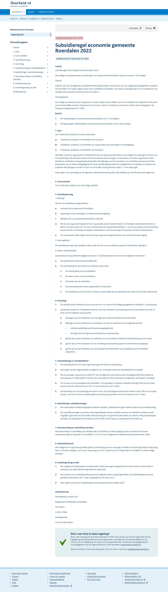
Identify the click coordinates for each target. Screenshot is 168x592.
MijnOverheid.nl (131, 573)
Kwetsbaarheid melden (59, 585)
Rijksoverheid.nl (131, 576)
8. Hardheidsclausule (22, 83)
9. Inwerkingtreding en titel (24, 87)
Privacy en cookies (57, 576)
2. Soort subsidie (20, 55)
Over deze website (20, 573)
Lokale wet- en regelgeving (28, 19)
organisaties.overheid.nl (130, 544)
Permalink (133, 28)
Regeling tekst (17, 34)
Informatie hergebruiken (60, 573)
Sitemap (53, 582)
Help (14, 582)
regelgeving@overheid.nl (138, 549)
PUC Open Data (93, 579)
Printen (149, 28)
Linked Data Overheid (96, 576)
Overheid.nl (17, 13)
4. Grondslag (18, 64)
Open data (91, 573)
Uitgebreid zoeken (47, 19)
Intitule (16, 47)
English (15, 579)
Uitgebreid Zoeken (46, 12)
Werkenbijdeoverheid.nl (135, 582)
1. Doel (16, 51)
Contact (15, 576)
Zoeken (31, 12)
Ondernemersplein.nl (134, 579)
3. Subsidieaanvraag (21, 60)
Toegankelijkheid (57, 579)
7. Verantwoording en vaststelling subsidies (27, 78)
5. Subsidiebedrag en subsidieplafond (29, 68)
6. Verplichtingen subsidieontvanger (28, 72)
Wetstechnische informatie (21, 29)
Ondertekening (19, 91)
